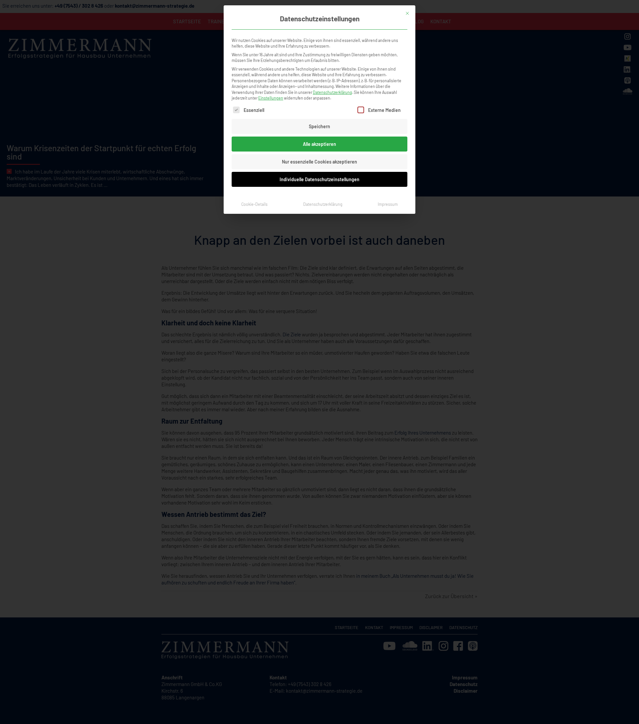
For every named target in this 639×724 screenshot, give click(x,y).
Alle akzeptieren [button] (319, 144)
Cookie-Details (254, 204)
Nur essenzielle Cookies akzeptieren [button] (319, 162)
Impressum (388, 204)
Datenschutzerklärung (332, 92)
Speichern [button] (319, 126)
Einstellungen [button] (270, 98)
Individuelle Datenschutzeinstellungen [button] (319, 179)
